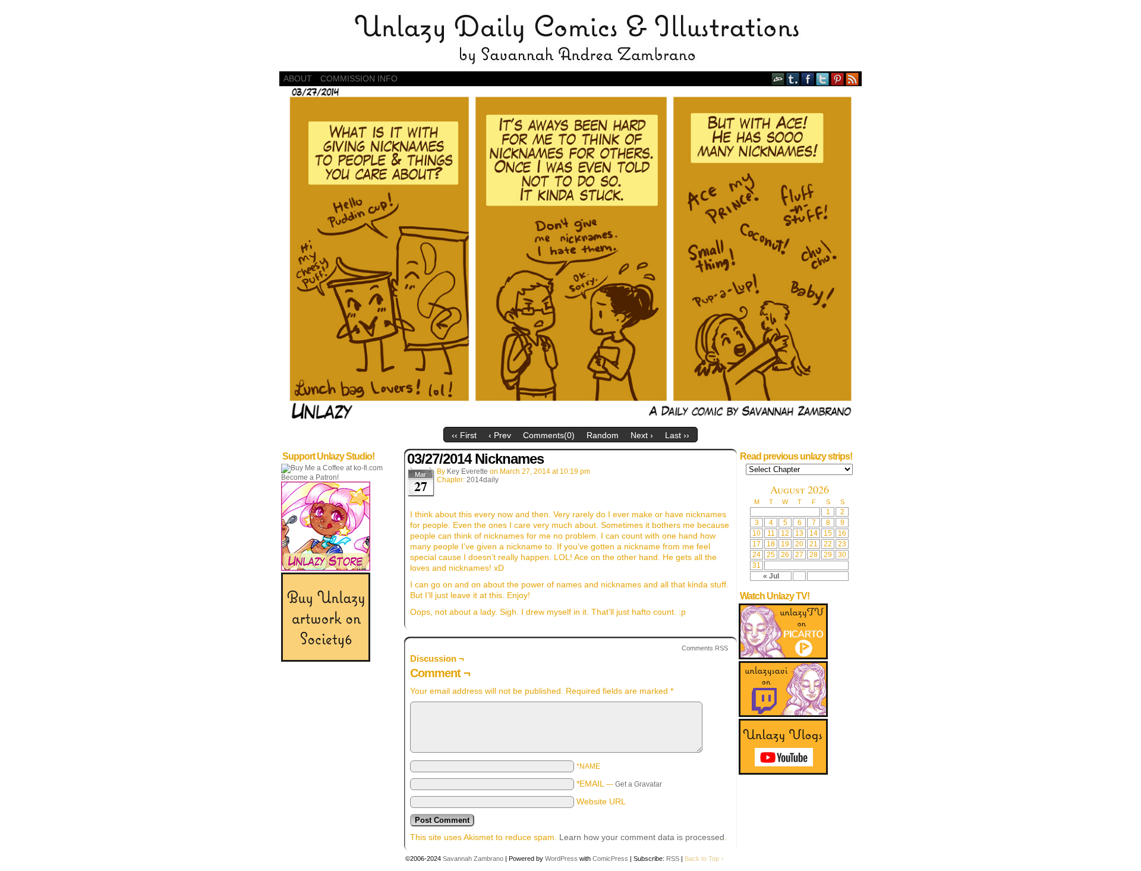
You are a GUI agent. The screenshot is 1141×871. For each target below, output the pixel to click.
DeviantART (778, 78)
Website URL (601, 801)
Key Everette (467, 471)
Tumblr (793, 78)
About (297, 78)
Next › (642, 435)
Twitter (822, 78)
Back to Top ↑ (704, 858)
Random (603, 435)
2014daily (483, 480)
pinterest (837, 78)
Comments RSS (705, 648)
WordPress (561, 858)
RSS (852, 78)
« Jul (771, 576)
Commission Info (359, 78)
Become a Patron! (310, 477)
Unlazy (570, 38)
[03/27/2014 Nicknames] (570, 418)
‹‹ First (464, 435)
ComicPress (610, 858)
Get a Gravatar (638, 784)
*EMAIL (619, 783)
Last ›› (677, 435)
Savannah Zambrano (473, 858)
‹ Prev (499, 435)
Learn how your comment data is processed (641, 837)
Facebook (807, 78)
